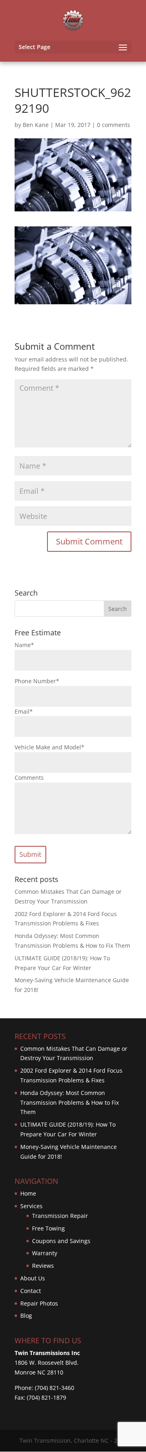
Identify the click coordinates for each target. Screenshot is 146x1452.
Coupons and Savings (61, 1241)
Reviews (43, 1265)
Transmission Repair (60, 1216)
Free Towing (48, 1228)
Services (31, 1206)
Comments (29, 777)
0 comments (113, 125)
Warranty (44, 1253)
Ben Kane (36, 125)
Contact (30, 1291)
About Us (32, 1278)
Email (24, 711)
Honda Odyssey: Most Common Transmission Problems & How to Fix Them (69, 1102)
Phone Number (37, 681)
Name (24, 645)
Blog (26, 1315)
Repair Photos (39, 1303)
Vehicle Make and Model (49, 747)
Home (28, 1193)
